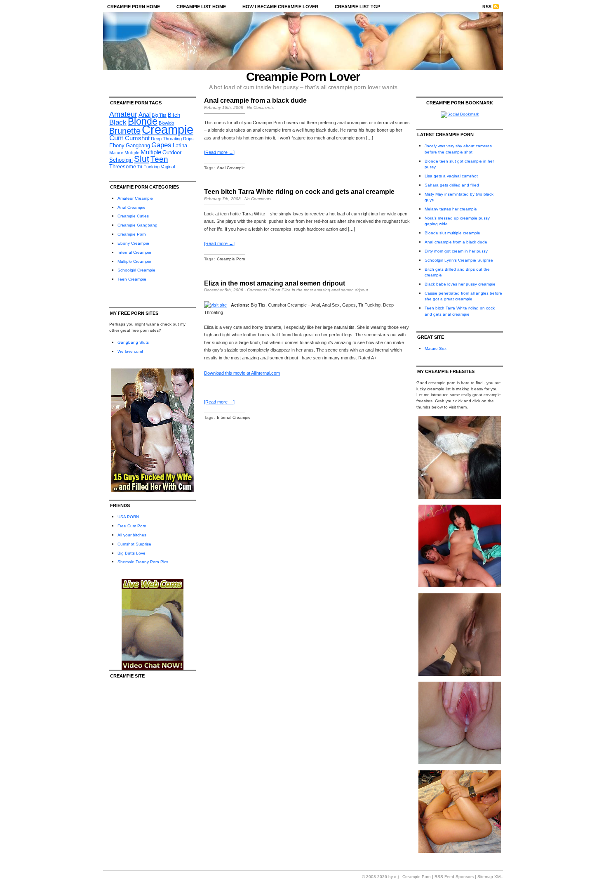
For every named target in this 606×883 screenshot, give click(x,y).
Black (118, 122)
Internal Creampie (134, 252)
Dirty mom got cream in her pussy (456, 251)
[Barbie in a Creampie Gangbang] (459, 851)
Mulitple (131, 152)
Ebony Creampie (133, 243)
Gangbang (138, 145)
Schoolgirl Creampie (136, 270)
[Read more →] (219, 152)
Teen (159, 159)
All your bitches (131, 535)
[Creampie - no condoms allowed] (459, 585)
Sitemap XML (490, 876)
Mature (116, 152)
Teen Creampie (131, 279)
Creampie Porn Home (133, 6)
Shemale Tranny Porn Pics (142, 562)
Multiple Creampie (134, 261)
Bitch (174, 115)
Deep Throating (166, 138)
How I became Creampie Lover (280, 6)
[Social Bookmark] (460, 114)
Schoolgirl (121, 160)
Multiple (151, 152)
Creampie (167, 129)
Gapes (161, 145)
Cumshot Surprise (134, 544)
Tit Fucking (148, 166)
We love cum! (130, 351)
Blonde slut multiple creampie (452, 233)
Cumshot (137, 138)
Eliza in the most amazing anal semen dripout (274, 283)
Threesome (122, 166)
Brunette (125, 130)
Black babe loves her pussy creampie (460, 284)
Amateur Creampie (135, 198)
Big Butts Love (131, 553)
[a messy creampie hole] (459, 674)
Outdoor (171, 152)
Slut (141, 158)
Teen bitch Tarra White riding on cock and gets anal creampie (299, 191)
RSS (486, 6)
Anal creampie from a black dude (255, 100)
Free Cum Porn (131, 526)
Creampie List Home (201, 6)
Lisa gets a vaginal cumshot (451, 176)
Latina (180, 145)
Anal (144, 114)
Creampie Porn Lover (303, 76)
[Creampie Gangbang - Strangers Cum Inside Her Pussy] (459, 497)
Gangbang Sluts (133, 342)
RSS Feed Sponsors (454, 876)
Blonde (142, 121)
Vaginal (168, 166)
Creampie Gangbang (137, 225)
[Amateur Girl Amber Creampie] (459, 762)
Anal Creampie (131, 207)
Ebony (116, 145)
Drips (188, 138)
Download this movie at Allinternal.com (242, 373)
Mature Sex (435, 348)
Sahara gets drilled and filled (452, 185)
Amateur (123, 114)
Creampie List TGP (357, 6)
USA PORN (128, 517)
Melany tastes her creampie (451, 209)
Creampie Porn (131, 234)
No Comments (260, 107)
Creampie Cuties (133, 216)
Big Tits (159, 115)
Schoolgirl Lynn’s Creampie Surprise (459, 260)
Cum (116, 138)
